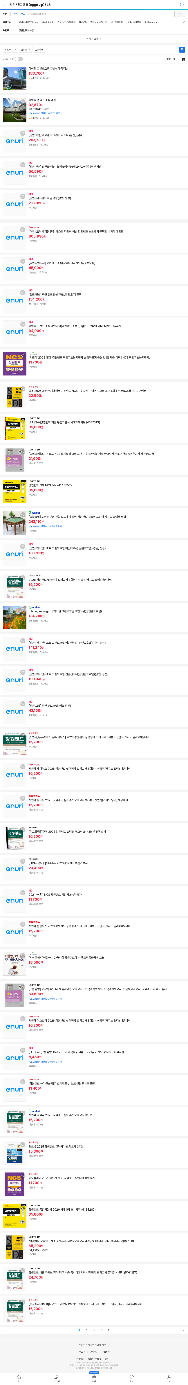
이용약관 (79, 1358)
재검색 (180, 13)
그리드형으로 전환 (183, 59)
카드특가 (9, 49)
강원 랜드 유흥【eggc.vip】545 (30, 5)
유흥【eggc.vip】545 (37, 13)
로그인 (82, 1352)
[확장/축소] (184, 22)
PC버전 (106, 1352)
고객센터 (93, 1352)
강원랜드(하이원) (26, 30)
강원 (16, 13)
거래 (80, 1365)
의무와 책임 (80, 1368)
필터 (182, 50)
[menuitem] (19, 1379)
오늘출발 (39, 49)
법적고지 (108, 1358)
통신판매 (72, 1365)
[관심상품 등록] (22, 70)
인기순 (169, 59)
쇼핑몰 (24, 49)
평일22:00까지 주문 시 (45, 113)
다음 (183, 1330)
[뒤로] (5, 5)
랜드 (23, 13)
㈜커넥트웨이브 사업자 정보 (92, 1344)
